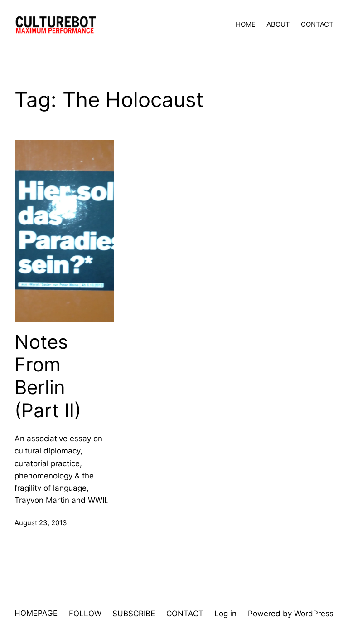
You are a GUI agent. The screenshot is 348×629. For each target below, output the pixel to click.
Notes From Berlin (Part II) (47, 376)
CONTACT (184, 613)
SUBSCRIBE (133, 613)
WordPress (314, 613)
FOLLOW (85, 613)
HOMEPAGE (36, 613)
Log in (225, 613)
